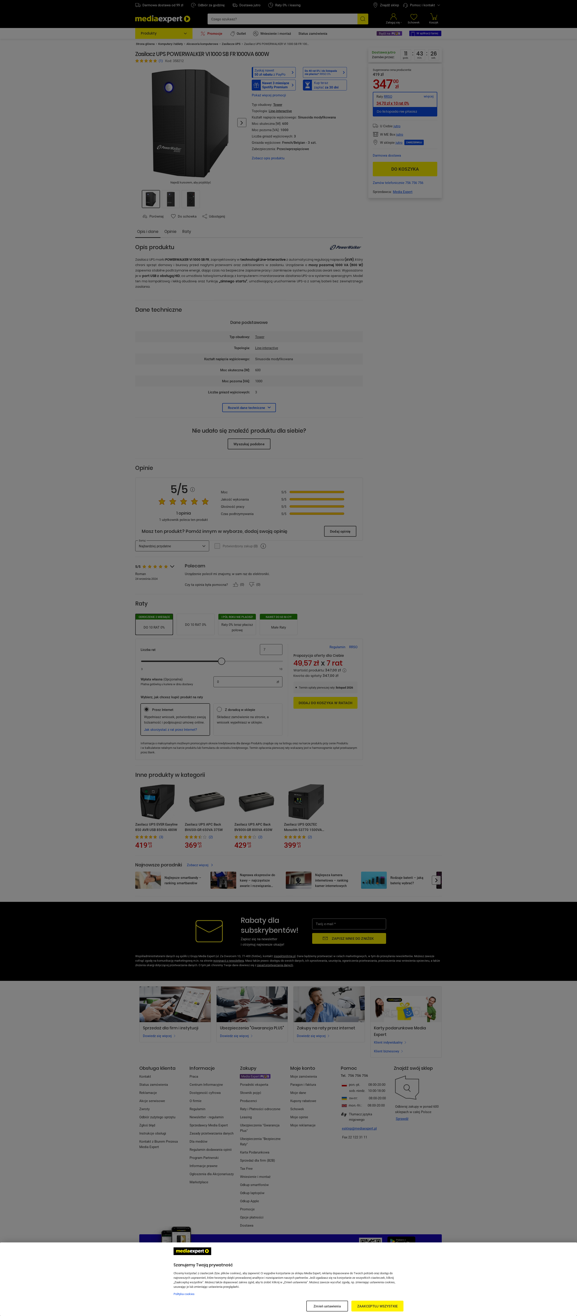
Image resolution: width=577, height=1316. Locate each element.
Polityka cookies (184, 1294)
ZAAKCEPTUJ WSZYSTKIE (377, 1306)
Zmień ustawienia (327, 1306)
